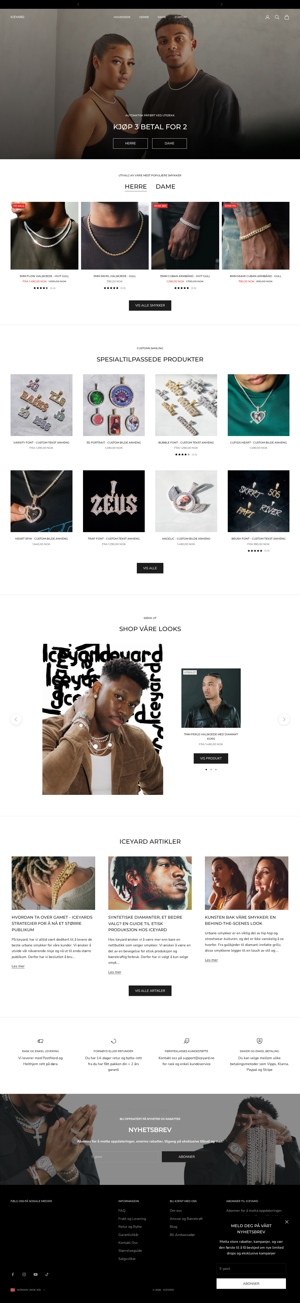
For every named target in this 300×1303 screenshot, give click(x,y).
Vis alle (150, 568)
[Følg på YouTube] (35, 1274)
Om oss (176, 1210)
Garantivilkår (128, 1234)
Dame (162, 17)
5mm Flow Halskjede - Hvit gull (44, 276)
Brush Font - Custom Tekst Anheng (258, 538)
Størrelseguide (130, 1250)
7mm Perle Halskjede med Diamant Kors (211, 736)
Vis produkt (211, 758)
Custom (180, 17)
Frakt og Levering (132, 1218)
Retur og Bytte (130, 1226)
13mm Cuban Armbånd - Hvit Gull (185, 276)
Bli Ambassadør (182, 1234)
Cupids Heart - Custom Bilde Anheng (258, 442)
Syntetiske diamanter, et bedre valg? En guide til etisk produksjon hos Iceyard (145, 923)
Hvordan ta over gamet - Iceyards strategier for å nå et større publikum (52, 923)
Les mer (18, 966)
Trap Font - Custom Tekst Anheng (114, 538)
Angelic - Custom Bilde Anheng (186, 538)
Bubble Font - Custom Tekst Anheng (186, 442)
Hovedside (122, 17)
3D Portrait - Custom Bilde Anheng (114, 442)
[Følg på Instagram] (24, 1274)
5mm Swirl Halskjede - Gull (115, 276)
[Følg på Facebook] (13, 1274)
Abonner (251, 1283)
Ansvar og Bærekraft (186, 1218)
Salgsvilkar (127, 1258)
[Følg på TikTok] (47, 1274)
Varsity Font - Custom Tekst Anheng (41, 442)
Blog (173, 1226)
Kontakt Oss (128, 1242)
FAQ (121, 1210)
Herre (144, 17)
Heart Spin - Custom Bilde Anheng (41, 538)
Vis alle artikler (150, 991)
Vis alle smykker (150, 305)
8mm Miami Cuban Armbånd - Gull (255, 276)
